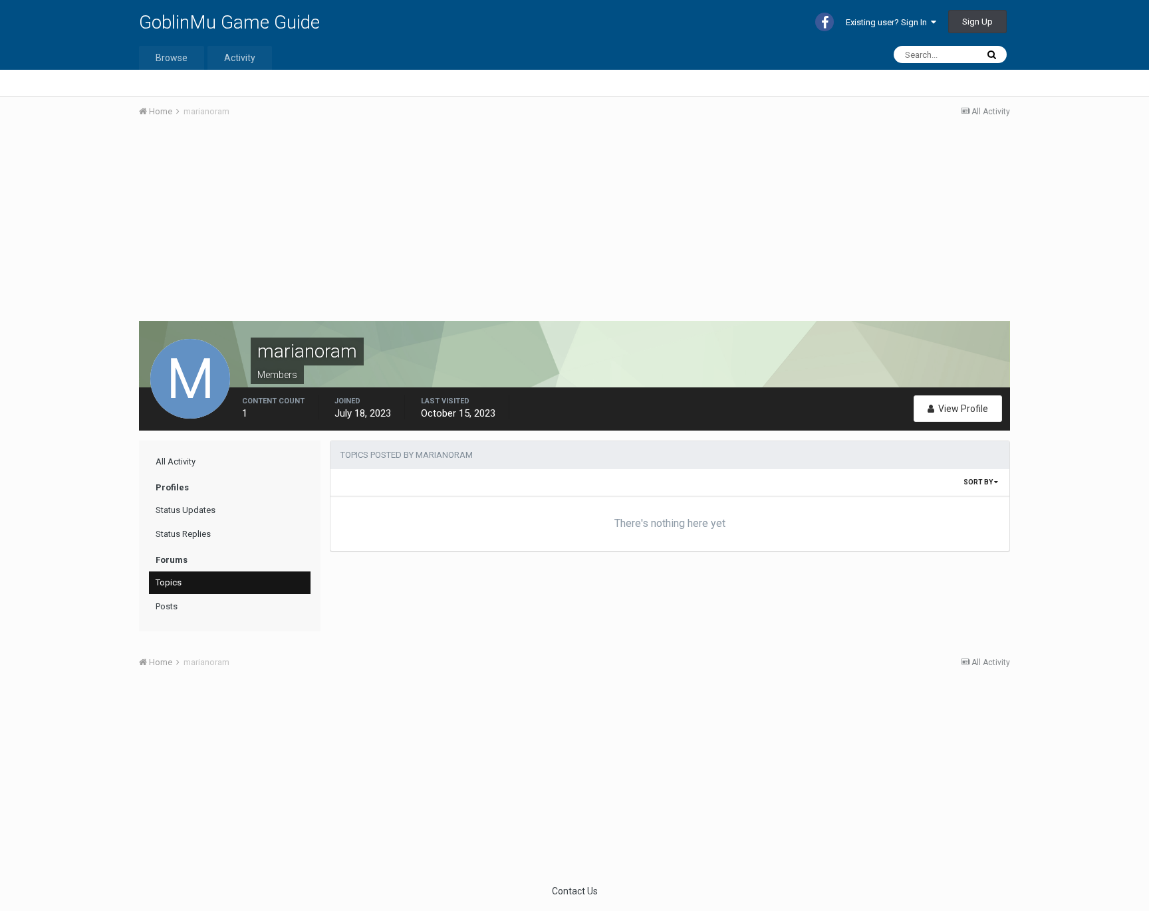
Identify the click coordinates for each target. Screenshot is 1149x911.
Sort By (978, 482)
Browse (172, 57)
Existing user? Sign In (888, 22)
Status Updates (185, 510)
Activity (239, 57)
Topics (169, 582)
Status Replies (183, 534)
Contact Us (575, 891)
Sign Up (977, 22)
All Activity (175, 461)
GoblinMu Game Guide (229, 22)
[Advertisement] (381, 228)
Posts (167, 606)
